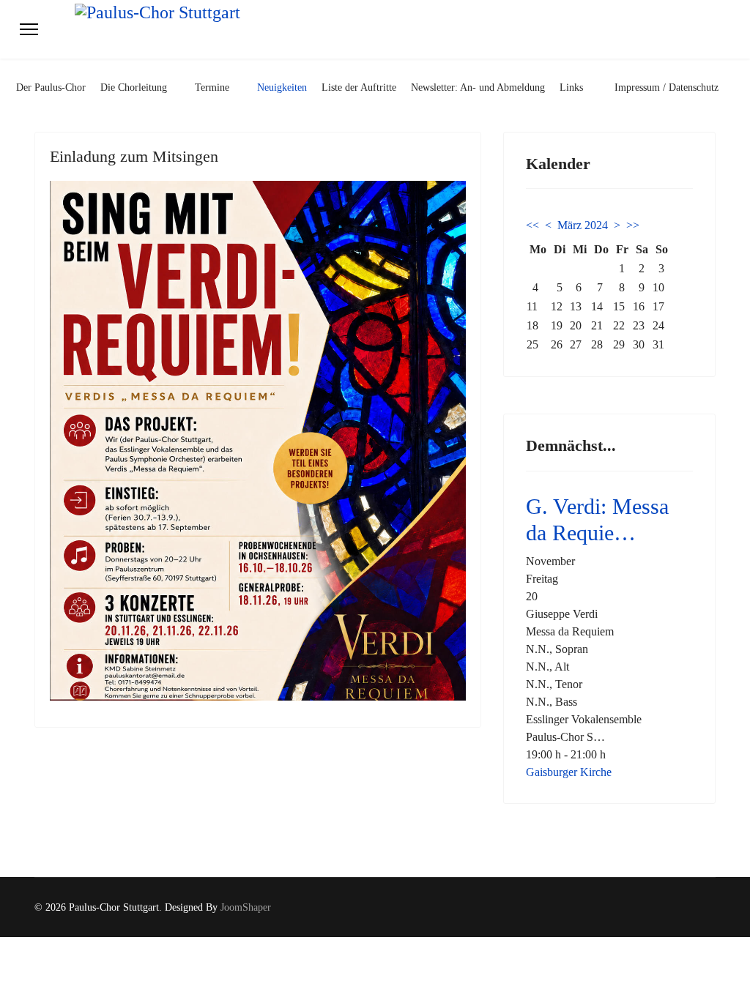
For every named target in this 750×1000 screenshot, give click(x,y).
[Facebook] (689, 907)
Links (571, 87)
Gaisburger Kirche (569, 772)
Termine (212, 87)
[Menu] (29, 29)
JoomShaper (245, 907)
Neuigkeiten (282, 87)
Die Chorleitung (133, 87)
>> (632, 225)
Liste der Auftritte (359, 87)
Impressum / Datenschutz (667, 87)
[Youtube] (712, 907)
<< (532, 225)
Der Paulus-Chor (51, 87)
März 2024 (582, 225)
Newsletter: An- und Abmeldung (478, 87)
